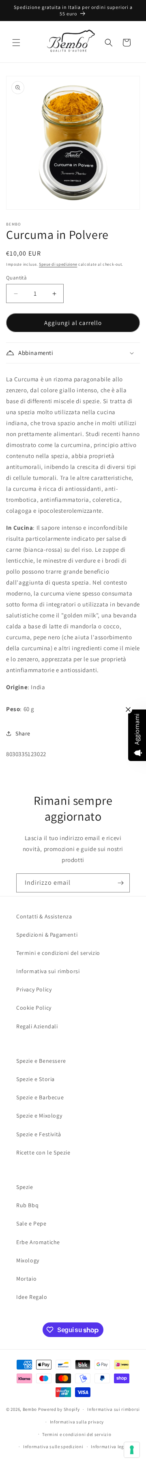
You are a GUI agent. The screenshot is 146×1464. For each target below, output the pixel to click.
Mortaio (26, 1278)
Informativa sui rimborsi (47, 971)
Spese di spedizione (58, 264)
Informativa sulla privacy (77, 1422)
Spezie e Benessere (41, 1060)
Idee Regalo (31, 1297)
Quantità (16, 277)
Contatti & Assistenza (44, 916)
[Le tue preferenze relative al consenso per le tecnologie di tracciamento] (132, 1450)
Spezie (24, 1187)
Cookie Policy (34, 1007)
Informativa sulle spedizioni (53, 1446)
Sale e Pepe (31, 1223)
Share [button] (22, 733)
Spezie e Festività (38, 1134)
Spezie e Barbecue (40, 1097)
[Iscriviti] (120, 882)
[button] (16, 43)
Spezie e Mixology (39, 1115)
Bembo (30, 1409)
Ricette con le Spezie (43, 1152)
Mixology (27, 1260)
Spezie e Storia (35, 1079)
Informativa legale (111, 1446)
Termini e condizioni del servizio (58, 953)
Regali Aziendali (37, 1026)
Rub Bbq (27, 1205)
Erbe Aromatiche (38, 1242)
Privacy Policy (34, 989)
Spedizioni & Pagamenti (46, 934)
